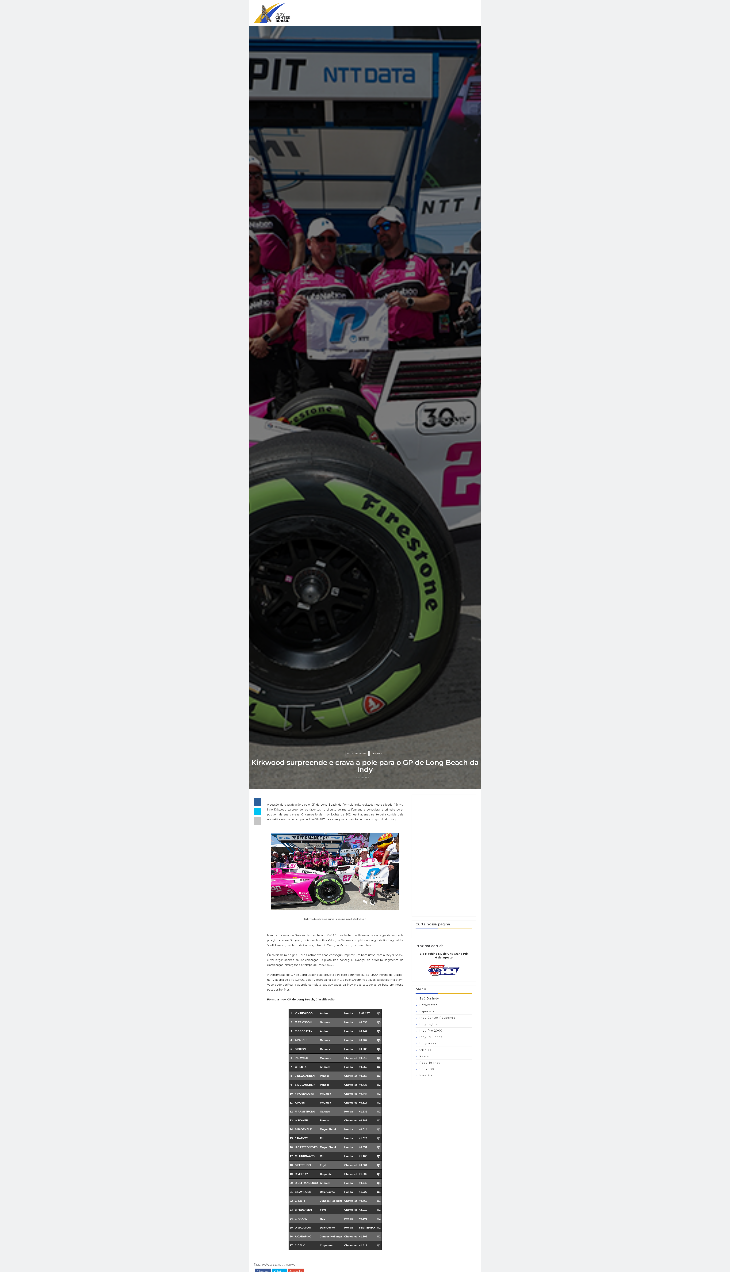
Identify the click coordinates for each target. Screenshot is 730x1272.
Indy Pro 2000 (431, 1030)
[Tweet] (257, 811)
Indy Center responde (437, 1017)
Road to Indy (429, 1062)
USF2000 (426, 1069)
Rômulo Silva (362, 777)
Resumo (376, 753)
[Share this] (257, 802)
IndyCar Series (357, 753)
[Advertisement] (444, 856)
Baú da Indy (429, 998)
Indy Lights (428, 1024)
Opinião (425, 1050)
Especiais (426, 1011)
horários (425, 1075)
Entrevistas (428, 1005)
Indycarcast (428, 1043)
